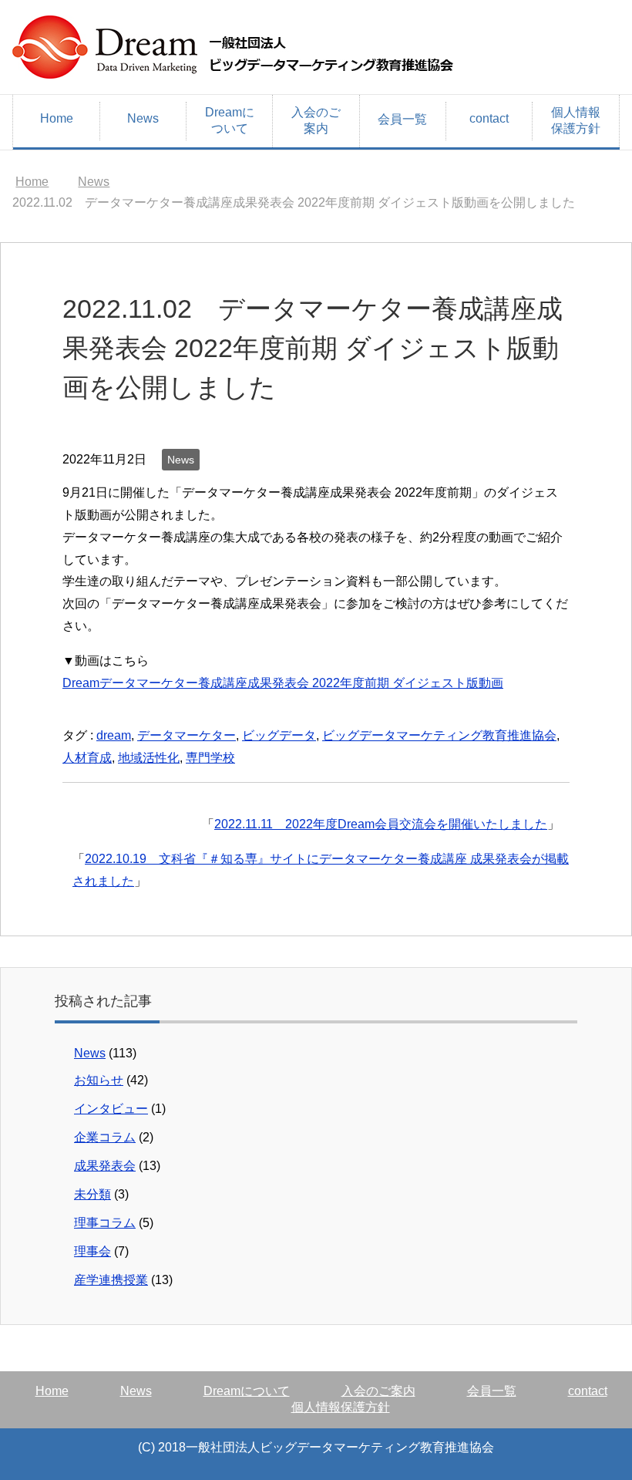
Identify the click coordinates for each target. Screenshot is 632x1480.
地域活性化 (149, 757)
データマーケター (186, 735)
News (143, 118)
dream (113, 735)
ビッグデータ (279, 735)
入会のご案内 (316, 120)
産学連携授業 (111, 1279)
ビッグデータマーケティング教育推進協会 (439, 735)
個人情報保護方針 (575, 120)
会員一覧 (402, 119)
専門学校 (210, 757)
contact (489, 118)
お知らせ (98, 1080)
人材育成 (87, 757)
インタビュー (111, 1108)
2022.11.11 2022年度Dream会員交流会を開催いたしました (380, 824)
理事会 (92, 1251)
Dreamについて (229, 120)
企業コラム (105, 1137)
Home (56, 118)
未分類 (92, 1194)
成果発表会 (105, 1165)
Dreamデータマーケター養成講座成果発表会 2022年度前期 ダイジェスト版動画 (282, 682)
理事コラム (105, 1222)
